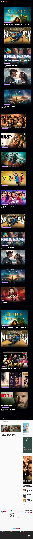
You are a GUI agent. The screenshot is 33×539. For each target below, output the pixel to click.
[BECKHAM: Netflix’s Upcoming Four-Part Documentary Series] (14, 400)
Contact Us (14, 415)
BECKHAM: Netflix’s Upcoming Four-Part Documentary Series (8, 409)
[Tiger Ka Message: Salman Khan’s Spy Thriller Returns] (13, 159)
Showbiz (9, 22)
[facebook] (2, 418)
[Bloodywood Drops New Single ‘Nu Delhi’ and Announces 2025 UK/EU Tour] (17, 35)
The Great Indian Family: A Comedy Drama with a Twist (7, 206)
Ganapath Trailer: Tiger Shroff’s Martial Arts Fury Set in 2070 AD (29, 490)
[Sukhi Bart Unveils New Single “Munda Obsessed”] (17, 76)
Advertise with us (8, 415)
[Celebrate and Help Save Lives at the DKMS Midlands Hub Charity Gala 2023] (14, 359)
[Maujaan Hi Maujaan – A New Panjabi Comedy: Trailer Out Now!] (13, 178)
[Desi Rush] (4, 2)
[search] (8, 418)
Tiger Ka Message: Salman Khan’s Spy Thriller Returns (8, 168)
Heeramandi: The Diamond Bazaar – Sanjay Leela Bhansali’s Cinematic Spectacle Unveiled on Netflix (27, 486)
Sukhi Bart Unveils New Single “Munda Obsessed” (7, 265)
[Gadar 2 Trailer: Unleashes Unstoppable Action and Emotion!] (11, 428)
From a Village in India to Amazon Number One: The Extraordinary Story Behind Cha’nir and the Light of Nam (17, 24)
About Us (2, 415)
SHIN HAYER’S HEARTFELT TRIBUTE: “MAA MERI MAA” (9, 106)
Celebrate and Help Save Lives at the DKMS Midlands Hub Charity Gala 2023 (10, 368)
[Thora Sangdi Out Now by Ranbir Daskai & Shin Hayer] (17, 56)
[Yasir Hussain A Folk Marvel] (13, 294)
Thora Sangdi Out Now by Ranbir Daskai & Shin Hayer (10, 65)
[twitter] (3, 418)
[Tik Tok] (7, 418)
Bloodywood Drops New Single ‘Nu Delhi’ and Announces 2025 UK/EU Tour (13, 44)
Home (2, 107)
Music (9, 63)
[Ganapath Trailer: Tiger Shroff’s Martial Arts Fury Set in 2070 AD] (13, 140)
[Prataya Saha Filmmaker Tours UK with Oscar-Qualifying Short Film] (14, 379)
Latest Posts (6, 22)
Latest (18, 512)
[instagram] (4, 418)
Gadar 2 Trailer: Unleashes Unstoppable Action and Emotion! (9, 435)
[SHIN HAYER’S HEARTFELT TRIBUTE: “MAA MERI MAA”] (17, 97)
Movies (2, 112)
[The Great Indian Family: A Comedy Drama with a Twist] (13, 197)
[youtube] (6, 418)
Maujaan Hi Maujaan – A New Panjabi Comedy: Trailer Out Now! (8, 187)
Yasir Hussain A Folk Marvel (4, 302)
